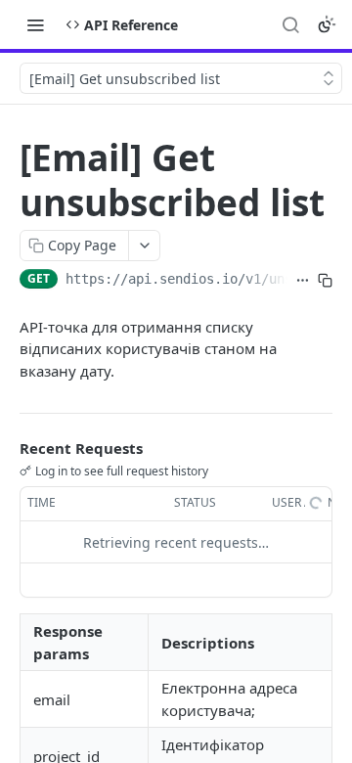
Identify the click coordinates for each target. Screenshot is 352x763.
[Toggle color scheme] (326, 24)
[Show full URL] (302, 280)
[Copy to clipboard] (325, 280)
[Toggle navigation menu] (35, 24)
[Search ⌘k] (290, 24)
